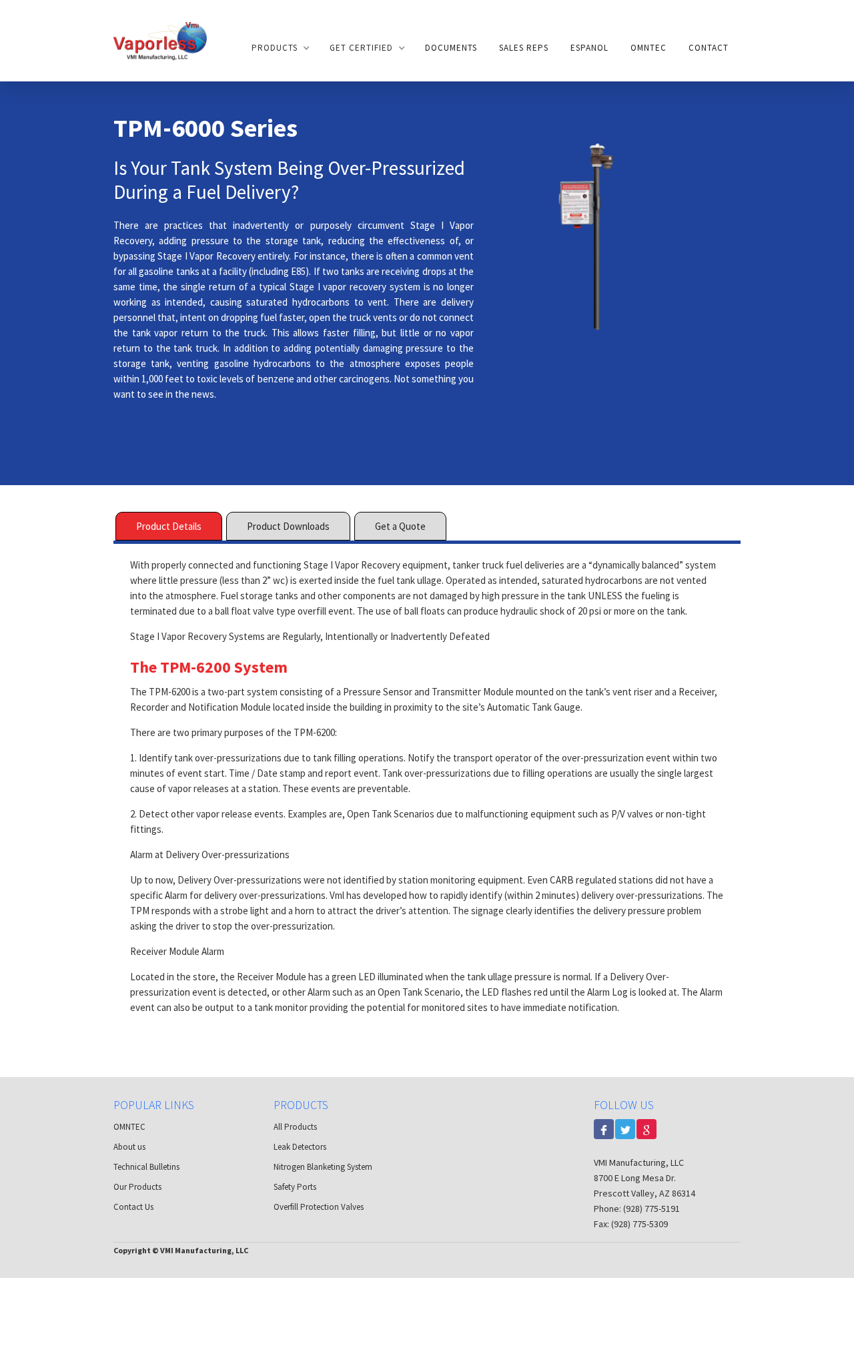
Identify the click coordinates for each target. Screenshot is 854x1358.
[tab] (168, 526)
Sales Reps (523, 47)
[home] (160, 40)
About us (129, 1146)
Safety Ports (295, 1187)
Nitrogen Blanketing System (323, 1166)
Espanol (589, 47)
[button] (280, 48)
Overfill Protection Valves (319, 1207)
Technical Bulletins (146, 1166)
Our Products (137, 1187)
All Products (295, 1126)
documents (451, 47)
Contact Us (133, 1207)
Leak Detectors (300, 1146)
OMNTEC (648, 47)
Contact (709, 47)
